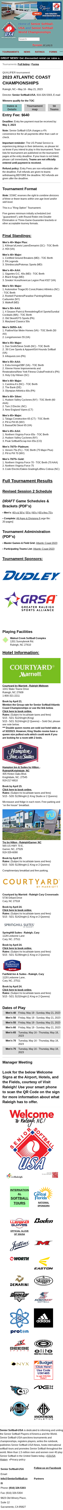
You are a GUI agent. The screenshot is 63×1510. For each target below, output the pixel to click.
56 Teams (54, 107)
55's (28, 512)
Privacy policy (17, 1459)
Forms (35, 64)
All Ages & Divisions (27, 518)
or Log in (42, 45)
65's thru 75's (45, 512)
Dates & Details (12, 107)
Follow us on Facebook (47, 1468)
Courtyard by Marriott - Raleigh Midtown (25, 685)
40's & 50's (18, 512)
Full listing (24, 64)
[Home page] (9, 37)
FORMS (53, 52)
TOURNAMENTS (10, 52)
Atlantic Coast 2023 (46, 543)
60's (34, 512)
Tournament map (35, 107)
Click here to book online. (17, 711)
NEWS (27, 52)
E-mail (56, 95)
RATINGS (39, 52)
